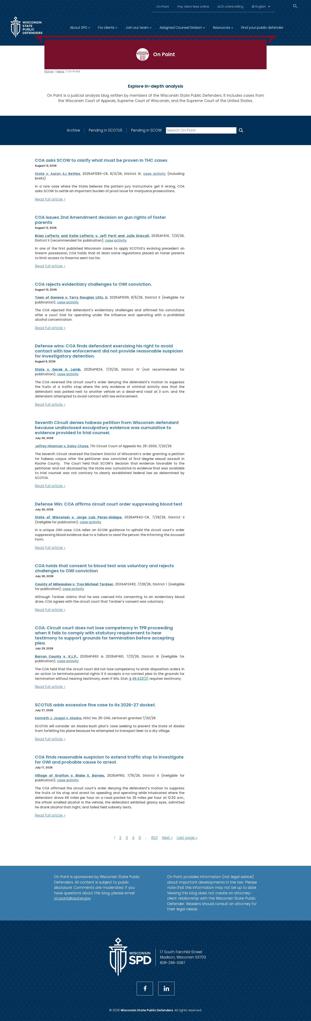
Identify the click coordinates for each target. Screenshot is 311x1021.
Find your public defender (262, 27)
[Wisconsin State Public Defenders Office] (26, 38)
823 (154, 837)
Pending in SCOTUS (105, 130)
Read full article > (50, 199)
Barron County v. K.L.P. (56, 656)
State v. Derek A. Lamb (57, 369)
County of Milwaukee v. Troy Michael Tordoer (74, 584)
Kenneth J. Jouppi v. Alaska (58, 718)
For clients (106, 27)
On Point (162, 6)
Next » (167, 837)
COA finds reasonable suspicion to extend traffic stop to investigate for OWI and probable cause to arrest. (109, 759)
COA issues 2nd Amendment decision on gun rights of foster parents (100, 219)
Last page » (187, 837)
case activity (154, 173)
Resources (221, 27)
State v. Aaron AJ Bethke (57, 173)
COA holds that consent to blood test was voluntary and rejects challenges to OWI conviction (104, 568)
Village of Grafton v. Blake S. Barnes (69, 775)
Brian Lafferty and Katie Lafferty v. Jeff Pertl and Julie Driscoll (92, 236)
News (60, 71)
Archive (73, 130)
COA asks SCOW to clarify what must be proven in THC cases (101, 160)
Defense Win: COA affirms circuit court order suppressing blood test (108, 504)
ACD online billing (230, 6)
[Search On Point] (241, 130)
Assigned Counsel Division (181, 27)
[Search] (295, 6)
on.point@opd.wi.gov (72, 898)
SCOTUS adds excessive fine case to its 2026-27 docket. (95, 705)
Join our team (137, 27)
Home (49, 71)
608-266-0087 (172, 962)
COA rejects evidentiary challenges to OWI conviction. (93, 284)
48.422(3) (140, 678)
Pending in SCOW (146, 130)
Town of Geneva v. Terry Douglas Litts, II (71, 297)
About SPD (78, 27)
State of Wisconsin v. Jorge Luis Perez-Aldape (78, 517)
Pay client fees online (193, 6)
